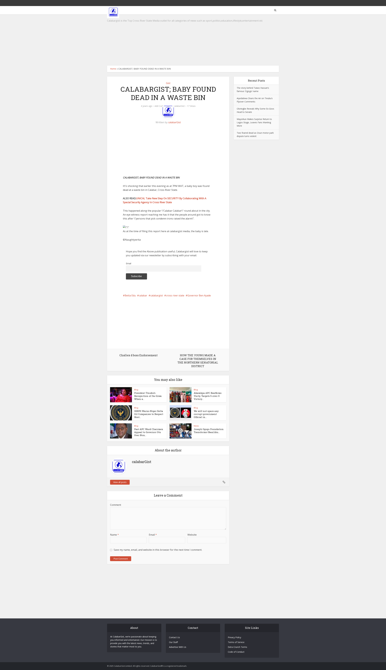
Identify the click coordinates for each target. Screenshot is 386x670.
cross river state (175, 295)
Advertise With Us (177, 647)
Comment (115, 504)
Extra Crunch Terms (237, 647)
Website (192, 534)
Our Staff (173, 642)
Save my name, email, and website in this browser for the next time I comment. (158, 549)
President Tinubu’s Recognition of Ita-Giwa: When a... (148, 396)
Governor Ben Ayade (199, 295)
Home (113, 68)
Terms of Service (236, 642)
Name (114, 534)
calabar (143, 295)
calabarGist (179, 106)
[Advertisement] (193, 40)
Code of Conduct (236, 651)
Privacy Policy (234, 637)
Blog (136, 389)
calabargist (156, 295)
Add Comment (162, 106)
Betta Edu (130, 295)
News (196, 425)
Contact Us (174, 637)
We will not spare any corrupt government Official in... (206, 414)
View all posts (120, 482)
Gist (168, 83)
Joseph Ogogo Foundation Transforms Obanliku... (209, 431)
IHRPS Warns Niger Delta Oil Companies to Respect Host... (148, 414)
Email (128, 263)
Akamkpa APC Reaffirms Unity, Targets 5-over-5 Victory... (207, 396)
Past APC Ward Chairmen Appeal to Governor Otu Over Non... (148, 432)
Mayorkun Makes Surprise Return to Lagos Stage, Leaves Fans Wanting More (254, 122)
